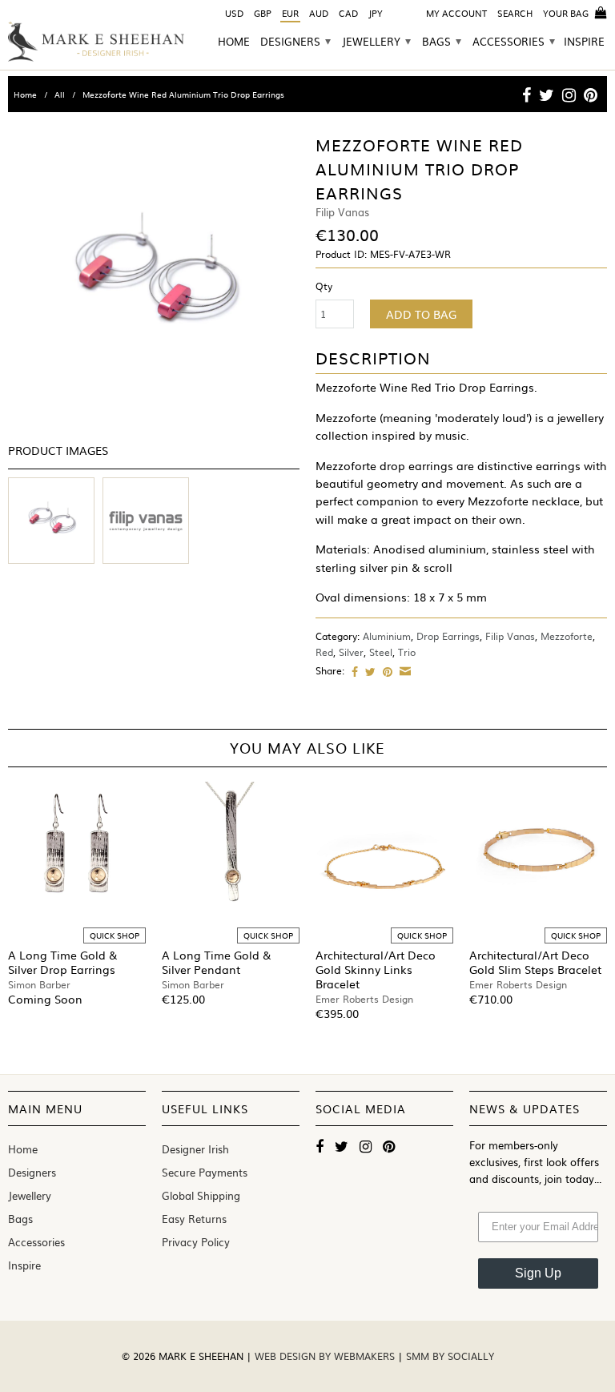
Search (515, 12)
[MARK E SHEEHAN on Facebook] (526, 94)
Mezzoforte (567, 636)
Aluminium (387, 636)
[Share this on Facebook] (353, 671)
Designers (295, 42)
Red (324, 652)
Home (234, 42)
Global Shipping (201, 1195)
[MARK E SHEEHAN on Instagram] (569, 94)
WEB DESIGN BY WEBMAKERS (326, 1356)
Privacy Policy (196, 1241)
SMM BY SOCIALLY (450, 1356)
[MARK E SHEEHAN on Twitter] (546, 94)
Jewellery (376, 42)
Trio (407, 652)
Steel (380, 652)
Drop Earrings (448, 636)
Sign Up (538, 1273)
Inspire (584, 42)
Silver (351, 652)
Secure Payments (204, 1172)
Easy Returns (194, 1218)
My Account (456, 12)
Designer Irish (195, 1149)
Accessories (513, 42)
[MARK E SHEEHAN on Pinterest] (590, 94)
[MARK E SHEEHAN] (96, 42)
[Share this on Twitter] (368, 671)
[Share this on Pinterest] (385, 671)
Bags (441, 42)
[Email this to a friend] (403, 671)
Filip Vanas (510, 636)
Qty (324, 286)
